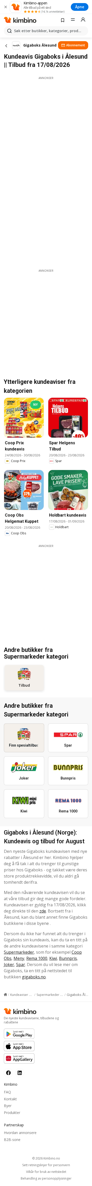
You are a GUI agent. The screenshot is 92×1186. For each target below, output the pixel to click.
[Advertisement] (46, 126)
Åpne (79, 6)
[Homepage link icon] (5, 995)
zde (42, 911)
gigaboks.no (34, 977)
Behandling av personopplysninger (46, 1178)
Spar (20, 964)
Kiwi (53, 958)
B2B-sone (12, 1139)
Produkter (12, 1112)
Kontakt (10, 1098)
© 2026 (46, 1158)
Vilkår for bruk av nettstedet (46, 1172)
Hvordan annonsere (20, 1132)
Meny (19, 958)
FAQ (7, 1092)
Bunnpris (68, 958)
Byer (8, 1105)
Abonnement (75, 45)
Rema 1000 (36, 958)
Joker (9, 964)
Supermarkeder (19, 952)
